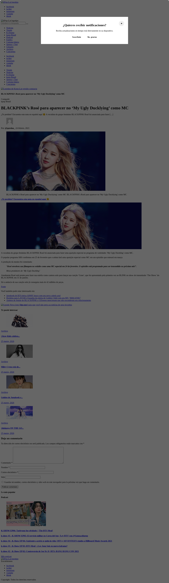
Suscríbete (76, 37)
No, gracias (92, 37)
